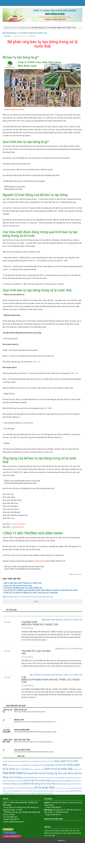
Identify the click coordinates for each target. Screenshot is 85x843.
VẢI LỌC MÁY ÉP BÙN (22, 750)
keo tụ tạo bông (39, 597)
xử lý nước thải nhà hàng (31, 791)
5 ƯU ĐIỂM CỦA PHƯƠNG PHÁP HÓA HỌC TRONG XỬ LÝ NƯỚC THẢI (50, 679)
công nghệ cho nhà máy (13, 765)
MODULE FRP (19, 720)
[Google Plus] (73, 840)
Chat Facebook (9, 833)
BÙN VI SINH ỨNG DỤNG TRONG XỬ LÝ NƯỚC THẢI (22, 583)
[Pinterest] (76, 840)
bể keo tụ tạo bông (30, 761)
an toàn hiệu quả (8, 761)
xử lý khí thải (63, 831)
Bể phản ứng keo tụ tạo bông (14, 109)
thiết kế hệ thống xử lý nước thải (39, 783)
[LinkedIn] (79, 840)
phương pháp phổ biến (49, 777)
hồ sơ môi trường (64, 833)
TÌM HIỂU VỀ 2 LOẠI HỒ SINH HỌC (36, 652)
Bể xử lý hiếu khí (42, 761)
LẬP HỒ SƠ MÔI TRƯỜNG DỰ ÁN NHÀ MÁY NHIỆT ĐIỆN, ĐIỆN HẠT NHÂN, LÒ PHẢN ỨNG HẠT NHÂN (40, 590)
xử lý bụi (16, 788)
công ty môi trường (51, 831)
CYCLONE (50, 761)
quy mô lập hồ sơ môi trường (37, 780)
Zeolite (29, 793)
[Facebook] (66, 840)
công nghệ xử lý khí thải (55, 765)
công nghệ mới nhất (38, 765)
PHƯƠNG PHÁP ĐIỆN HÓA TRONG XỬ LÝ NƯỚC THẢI (39, 623)
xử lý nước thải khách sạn (15, 791)
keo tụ (31, 597)
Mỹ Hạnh (7, 36)
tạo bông (49, 597)
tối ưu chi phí (71, 784)
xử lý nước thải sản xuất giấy (62, 791)
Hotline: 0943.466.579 (12, 836)
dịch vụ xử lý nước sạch (36, 769)
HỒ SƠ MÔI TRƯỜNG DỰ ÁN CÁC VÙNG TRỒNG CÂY (23, 588)
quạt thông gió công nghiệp (60, 781)
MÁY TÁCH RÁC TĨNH (22, 740)
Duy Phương (28, 628)
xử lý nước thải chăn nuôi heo (62, 788)
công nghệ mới (25, 765)
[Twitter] (70, 840)
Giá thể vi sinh (77, 769)
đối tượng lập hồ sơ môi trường (42, 793)
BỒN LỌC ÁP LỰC (20, 710)
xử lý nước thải (74, 831)
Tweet (35, 602)
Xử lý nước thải (18, 524)
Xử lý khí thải (17, 527)
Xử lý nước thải (44, 787)
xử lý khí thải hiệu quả (26, 788)
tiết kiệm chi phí (61, 784)
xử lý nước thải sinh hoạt (46, 791)
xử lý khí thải (9, 788)
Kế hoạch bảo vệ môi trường (38, 773)
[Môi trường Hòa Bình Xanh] (42, 15)
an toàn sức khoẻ (19, 761)
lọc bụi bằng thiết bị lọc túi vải (32, 777)
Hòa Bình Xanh (13, 773)
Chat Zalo (8, 829)
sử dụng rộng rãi (75, 781)
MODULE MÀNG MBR (21, 730)
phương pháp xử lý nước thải (14, 781)
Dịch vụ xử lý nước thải (58, 768)
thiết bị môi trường (51, 833)
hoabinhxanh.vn (39, 561)
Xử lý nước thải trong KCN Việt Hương (18, 586)
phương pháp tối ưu (61, 777)
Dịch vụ (32, 36)
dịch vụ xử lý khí (22, 769)
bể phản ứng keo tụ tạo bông (17, 597)
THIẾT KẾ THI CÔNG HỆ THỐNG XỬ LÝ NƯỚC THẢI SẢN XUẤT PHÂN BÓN (31, 593)
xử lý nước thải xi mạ (20, 793)
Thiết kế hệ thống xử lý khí (13, 784)
